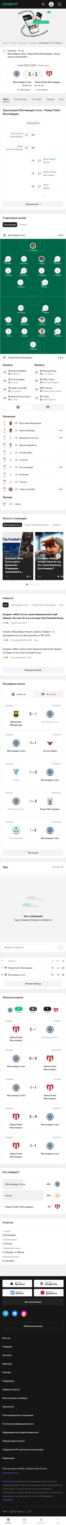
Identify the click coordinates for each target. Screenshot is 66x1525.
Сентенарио (9, 1234)
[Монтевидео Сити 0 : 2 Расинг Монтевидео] (25, 85)
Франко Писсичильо (20, 396)
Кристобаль (48, 175)
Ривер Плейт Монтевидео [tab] (44, 605)
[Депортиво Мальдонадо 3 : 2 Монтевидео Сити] (30, 85)
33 (7, 640)
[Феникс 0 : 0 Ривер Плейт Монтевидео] (37, 85)
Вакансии (7, 1363)
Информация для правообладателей (20, 1432)
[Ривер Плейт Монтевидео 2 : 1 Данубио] (35, 85)
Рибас (20, 146)
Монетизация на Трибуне (14, 1398)
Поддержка (8, 1381)
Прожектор (8, 1406)
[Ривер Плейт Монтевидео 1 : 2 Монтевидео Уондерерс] (39, 85)
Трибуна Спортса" (11, 1389)
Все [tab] (5, 605)
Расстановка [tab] (10, 224)
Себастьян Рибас (19, 388)
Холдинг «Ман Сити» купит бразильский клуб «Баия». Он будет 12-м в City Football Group (32, 650)
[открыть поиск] (43, 4)
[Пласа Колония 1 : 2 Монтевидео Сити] (23, 85)
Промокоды (8, 1458)
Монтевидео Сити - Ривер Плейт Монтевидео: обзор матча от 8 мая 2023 (51, 43)
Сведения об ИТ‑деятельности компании (22, 1449)
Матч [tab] (6, 99)
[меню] (60, 4)
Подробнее (7, 1499)
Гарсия (46, 162)
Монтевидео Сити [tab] (19, 605)
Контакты (7, 1355)
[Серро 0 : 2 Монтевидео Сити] (26, 85)
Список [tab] (23, 224)
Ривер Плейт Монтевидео (47, 82)
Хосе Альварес (18, 379)
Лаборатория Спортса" (13, 1441)
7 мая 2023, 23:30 (26, 65)
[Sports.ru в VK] (15, 1314)
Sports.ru (9, 1481)
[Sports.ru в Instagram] (24, 1314)
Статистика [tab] (20, 99)
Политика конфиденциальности (18, 1423)
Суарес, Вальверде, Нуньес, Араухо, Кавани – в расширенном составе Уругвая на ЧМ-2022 (28, 633)
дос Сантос (43, 90)
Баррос (46, 188)
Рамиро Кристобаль (52, 391)
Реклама (6, 1372)
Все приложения (33, 1301)
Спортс (5, 43)
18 (7, 657)
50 (7, 622)
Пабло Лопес (48, 379)
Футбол (13, 43)
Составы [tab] (36, 99)
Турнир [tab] (50, 99)
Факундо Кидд (49, 370)
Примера (33, 43)
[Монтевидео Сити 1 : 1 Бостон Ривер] (28, 85)
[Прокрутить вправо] (58, 556)
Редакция (7, 1346)
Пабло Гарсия (49, 399)
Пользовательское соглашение (17, 1415)
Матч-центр (23, 43)
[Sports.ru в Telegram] (6, 1314)
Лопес (46, 184)
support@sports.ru (10, 1472)
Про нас (6, 1338)
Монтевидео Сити (22, 82)
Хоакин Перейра (18, 370)
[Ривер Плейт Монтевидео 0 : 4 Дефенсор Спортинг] (42, 85)
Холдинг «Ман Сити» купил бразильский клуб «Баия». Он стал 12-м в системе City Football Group (33, 616)
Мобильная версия (33, 1326)
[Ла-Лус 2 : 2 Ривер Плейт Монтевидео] (41, 85)
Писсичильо (17, 133)
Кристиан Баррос (51, 382)
